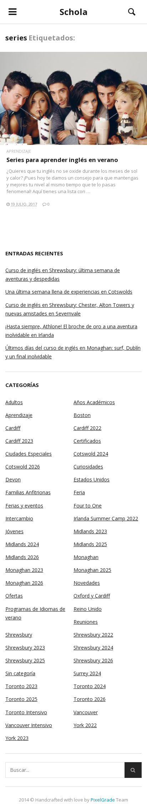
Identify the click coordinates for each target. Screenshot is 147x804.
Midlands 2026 (22, 557)
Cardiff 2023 (19, 440)
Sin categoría (20, 673)
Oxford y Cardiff (92, 595)
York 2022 (85, 725)
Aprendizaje (18, 151)
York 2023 (17, 738)
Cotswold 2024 (91, 453)
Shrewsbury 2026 (93, 660)
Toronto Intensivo (26, 712)
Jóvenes (14, 531)
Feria (79, 492)
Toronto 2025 (21, 699)
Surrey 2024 (87, 673)
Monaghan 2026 (24, 582)
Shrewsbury (18, 634)
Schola (73, 11)
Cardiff (12, 428)
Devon (13, 479)
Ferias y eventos (24, 505)
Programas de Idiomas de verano (35, 613)
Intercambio (19, 518)
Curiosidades (88, 466)
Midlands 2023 (90, 531)
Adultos (14, 402)
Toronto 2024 (90, 686)
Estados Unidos (92, 479)
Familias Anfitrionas (28, 492)
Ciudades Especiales (28, 453)
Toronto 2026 (90, 699)
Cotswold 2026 (22, 466)
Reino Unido (88, 609)
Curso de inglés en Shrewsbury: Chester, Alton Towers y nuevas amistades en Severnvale (69, 309)
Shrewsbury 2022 (93, 634)
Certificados (87, 440)
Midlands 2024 (22, 544)
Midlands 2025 (90, 544)
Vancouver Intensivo (28, 725)
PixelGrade (103, 799)
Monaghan (86, 557)
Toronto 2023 (21, 686)
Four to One (88, 505)
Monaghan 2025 (92, 570)
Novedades (87, 582)
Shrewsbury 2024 (93, 647)
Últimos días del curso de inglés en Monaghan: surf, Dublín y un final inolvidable (73, 352)
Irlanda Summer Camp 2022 (106, 518)
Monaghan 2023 (24, 570)
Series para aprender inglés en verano (62, 160)
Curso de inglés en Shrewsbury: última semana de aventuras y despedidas (62, 274)
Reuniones (86, 621)
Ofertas (14, 595)
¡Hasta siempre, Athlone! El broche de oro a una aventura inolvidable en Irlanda (71, 330)
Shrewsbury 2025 (25, 660)
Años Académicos (94, 402)
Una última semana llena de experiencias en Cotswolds (68, 291)
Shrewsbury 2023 (25, 647)
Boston (82, 415)
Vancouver (86, 712)
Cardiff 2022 (87, 428)
